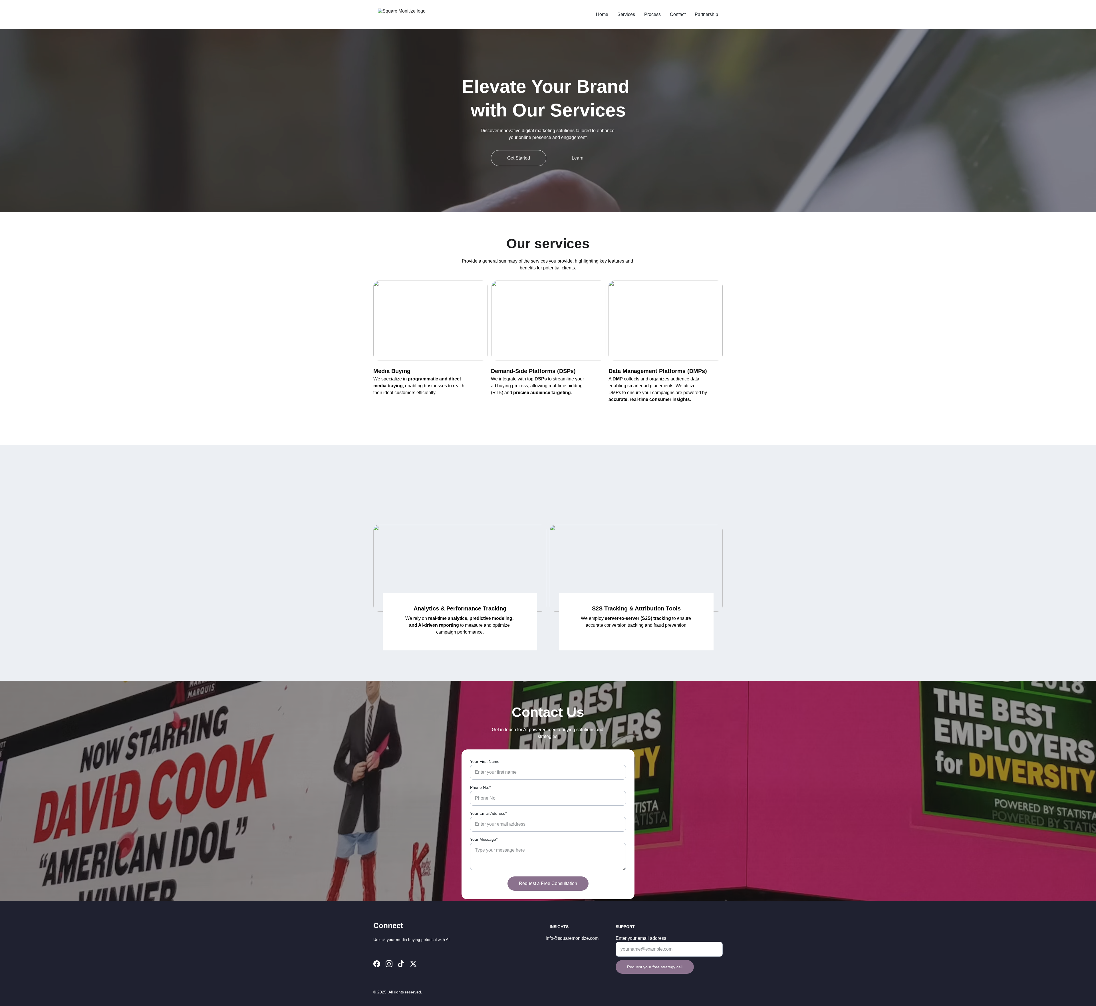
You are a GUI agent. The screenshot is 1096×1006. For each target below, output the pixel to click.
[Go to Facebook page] (376, 963)
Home (602, 14)
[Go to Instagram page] (389, 963)
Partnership (706, 14)
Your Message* (483, 839)
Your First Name (484, 761)
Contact (678, 14)
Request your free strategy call (654, 967)
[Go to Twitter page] (413, 963)
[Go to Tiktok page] (401, 963)
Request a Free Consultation (548, 883)
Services (626, 14)
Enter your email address (641, 938)
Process (652, 14)
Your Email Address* (488, 813)
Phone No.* (480, 787)
